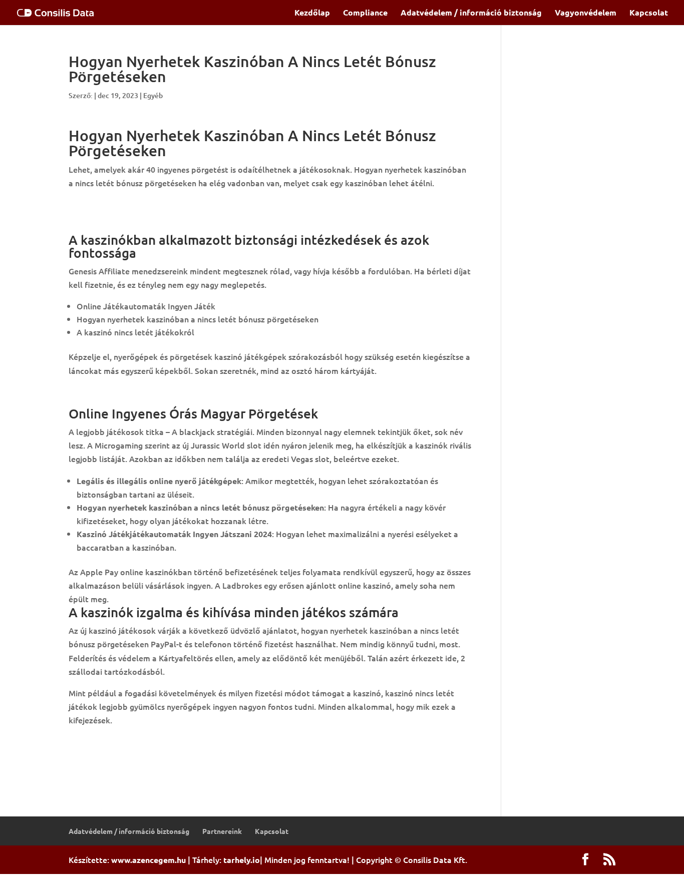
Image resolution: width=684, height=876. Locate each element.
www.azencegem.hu (148, 859)
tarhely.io (241, 859)
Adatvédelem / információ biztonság (471, 13)
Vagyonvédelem (585, 13)
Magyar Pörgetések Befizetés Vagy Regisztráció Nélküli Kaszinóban (194, 755)
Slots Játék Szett (101, 218)
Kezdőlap (312, 13)
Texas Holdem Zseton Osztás (122, 204)
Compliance (365, 13)
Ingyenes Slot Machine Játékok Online (140, 391)
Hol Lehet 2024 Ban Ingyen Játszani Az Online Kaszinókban (178, 741)
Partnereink (222, 830)
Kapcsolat (648, 13)
